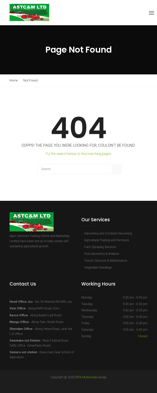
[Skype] (23, 255)
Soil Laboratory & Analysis (101, 253)
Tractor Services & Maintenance (105, 260)
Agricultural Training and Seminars (106, 240)
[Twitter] (17, 255)
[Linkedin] (28, 255)
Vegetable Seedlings (98, 267)
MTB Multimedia (86, 377)
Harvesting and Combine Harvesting (108, 233)
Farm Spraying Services (100, 247)
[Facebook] (12, 255)
